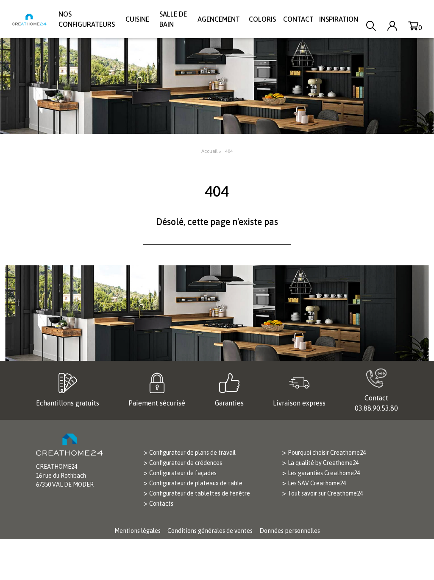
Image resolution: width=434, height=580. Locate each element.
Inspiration (338, 19)
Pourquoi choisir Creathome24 (327, 452)
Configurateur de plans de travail (192, 452)
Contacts (161, 503)
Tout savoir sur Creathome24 (325, 493)
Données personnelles (289, 530)
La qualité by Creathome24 (323, 462)
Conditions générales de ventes (210, 530)
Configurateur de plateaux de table (195, 483)
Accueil (209, 151)
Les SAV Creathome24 (317, 483)
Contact (298, 19)
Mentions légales (137, 530)
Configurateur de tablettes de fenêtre (199, 493)
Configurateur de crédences (185, 462)
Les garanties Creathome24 (324, 473)
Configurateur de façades (183, 473)
